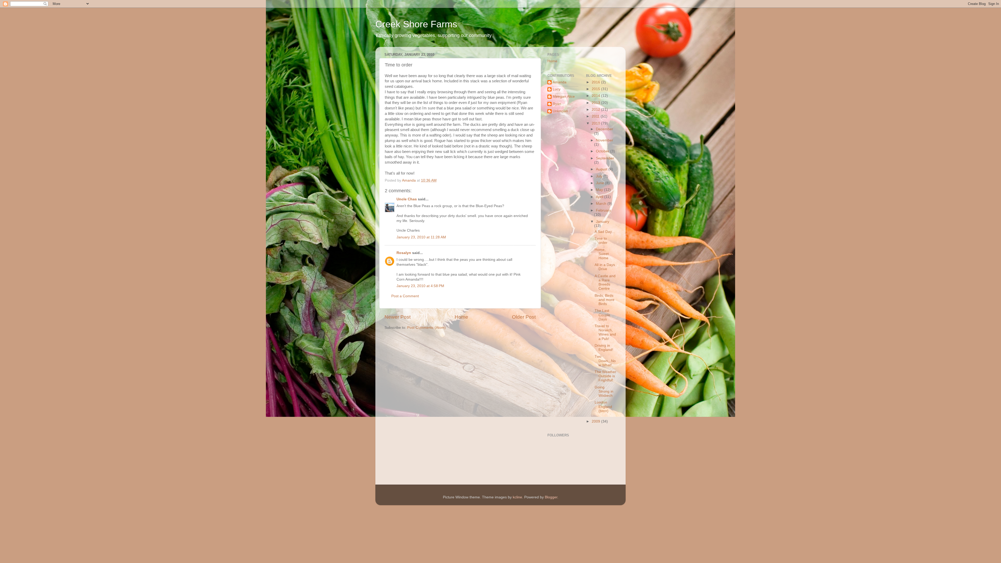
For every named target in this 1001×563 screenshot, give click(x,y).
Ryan (557, 104)
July (599, 176)
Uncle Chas (406, 199)
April (600, 197)
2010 (596, 123)
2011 (596, 116)
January (602, 222)
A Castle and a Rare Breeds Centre (605, 282)
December (604, 129)
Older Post (524, 317)
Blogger (551, 497)
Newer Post (397, 317)
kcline (517, 497)
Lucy (556, 89)
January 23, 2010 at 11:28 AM (421, 237)
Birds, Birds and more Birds (604, 300)
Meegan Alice (564, 96)
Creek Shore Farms (416, 24)
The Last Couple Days (602, 315)
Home (461, 317)
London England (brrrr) (603, 406)
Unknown (560, 111)
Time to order (601, 241)
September (605, 158)
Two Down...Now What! (605, 361)
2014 (596, 96)
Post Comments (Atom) (426, 328)
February (603, 210)
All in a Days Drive (605, 267)
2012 (596, 110)
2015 (596, 89)
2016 (596, 82)
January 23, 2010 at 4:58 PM (420, 286)
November (604, 140)
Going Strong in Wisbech (604, 391)
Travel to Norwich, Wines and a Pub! (605, 332)
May (600, 190)
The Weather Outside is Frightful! (605, 376)
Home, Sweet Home (602, 254)
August (602, 169)
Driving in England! (604, 348)
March (601, 204)
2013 (596, 103)
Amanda (559, 82)
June (600, 183)
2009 (596, 421)
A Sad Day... (605, 232)
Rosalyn (403, 253)
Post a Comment (405, 296)
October (603, 151)
